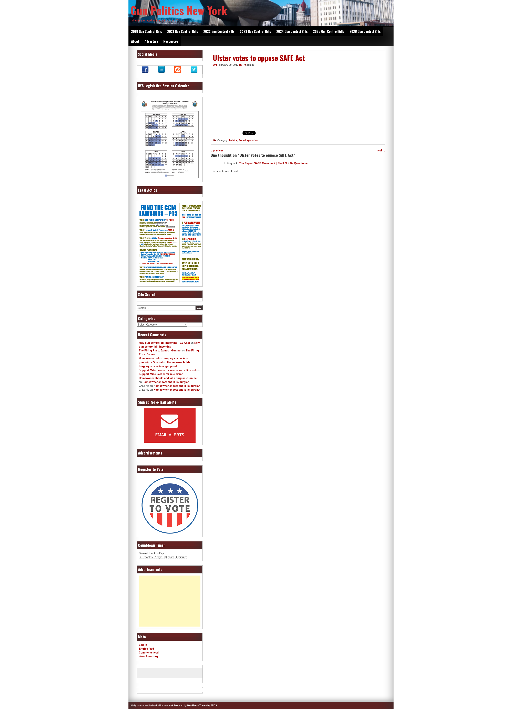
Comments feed (149, 652)
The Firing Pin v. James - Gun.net (160, 350)
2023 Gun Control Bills (255, 31)
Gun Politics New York (178, 10)
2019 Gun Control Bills (146, 31)
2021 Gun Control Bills (182, 31)
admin (250, 64)
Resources (170, 41)
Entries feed (146, 648)
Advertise (151, 41)
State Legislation (248, 140)
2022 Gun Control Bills (218, 31)
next (381, 150)
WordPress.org (148, 656)
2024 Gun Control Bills (292, 31)
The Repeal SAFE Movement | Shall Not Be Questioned (274, 163)
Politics (233, 140)
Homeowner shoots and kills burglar (166, 381)
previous (217, 150)
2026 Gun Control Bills (365, 31)
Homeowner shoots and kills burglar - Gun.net (168, 378)
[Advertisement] (169, 601)
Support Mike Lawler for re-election (161, 374)
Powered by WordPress (186, 705)
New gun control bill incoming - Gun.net (164, 342)
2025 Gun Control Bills (328, 31)
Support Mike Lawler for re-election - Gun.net (167, 370)
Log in (143, 644)
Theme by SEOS (208, 705)
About (135, 41)
